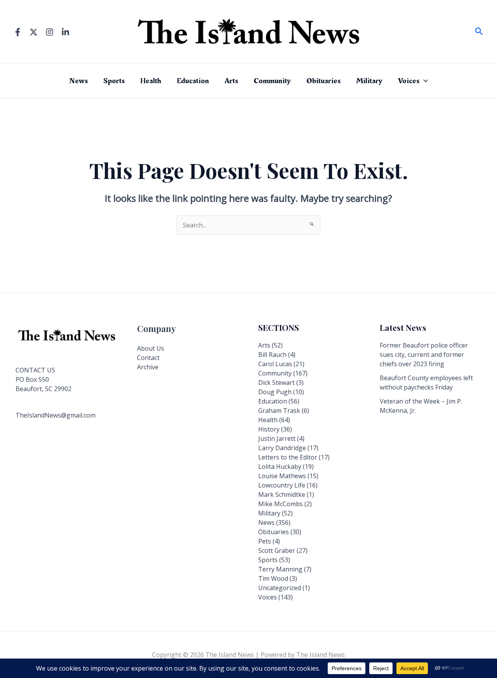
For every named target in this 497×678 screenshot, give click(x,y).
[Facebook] (18, 32)
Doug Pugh (275, 392)
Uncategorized (279, 588)
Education (193, 81)
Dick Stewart (276, 382)
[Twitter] (34, 32)
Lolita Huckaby (279, 466)
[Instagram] (49, 32)
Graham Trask (279, 410)
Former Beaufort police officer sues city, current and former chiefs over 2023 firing (424, 354)
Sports (114, 81)
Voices (408, 81)
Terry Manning (280, 569)
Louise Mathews (282, 476)
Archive (147, 367)
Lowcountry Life (281, 485)
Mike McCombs (280, 504)
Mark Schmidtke (281, 494)
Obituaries (323, 81)
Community (272, 81)
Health (150, 81)
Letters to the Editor (287, 457)
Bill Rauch (272, 354)
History (269, 429)
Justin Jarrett (276, 438)
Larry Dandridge (282, 448)
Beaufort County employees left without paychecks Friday (426, 382)
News (78, 81)
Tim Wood (273, 578)
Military (369, 81)
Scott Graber (276, 550)
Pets (264, 541)
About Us (150, 348)
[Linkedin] (65, 32)
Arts (231, 81)
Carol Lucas (275, 364)
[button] (479, 32)
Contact (148, 357)
